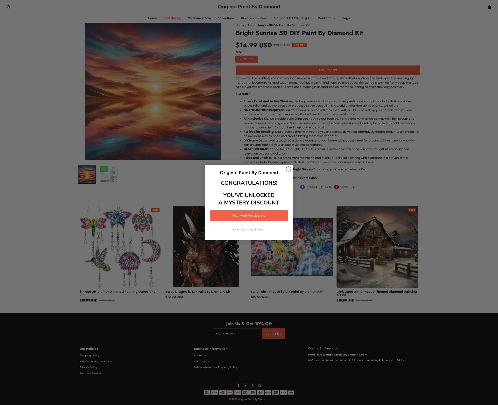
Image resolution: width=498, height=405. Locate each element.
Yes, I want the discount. (249, 215)
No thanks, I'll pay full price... (249, 229)
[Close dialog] (288, 169)
